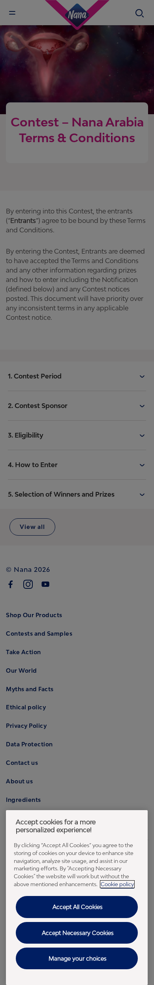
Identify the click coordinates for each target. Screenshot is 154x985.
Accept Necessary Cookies (78, 932)
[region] (77, 897)
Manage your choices (78, 958)
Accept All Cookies (78, 906)
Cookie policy (117, 884)
